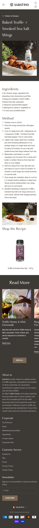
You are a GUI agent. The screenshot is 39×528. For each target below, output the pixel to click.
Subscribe (10, 498)
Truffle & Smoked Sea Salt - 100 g (20, 268)
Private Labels (7, 438)
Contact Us (6, 454)
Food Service (7, 423)
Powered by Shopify (24, 512)
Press (4, 462)
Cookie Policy (7, 470)
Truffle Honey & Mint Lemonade (13, 323)
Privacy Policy (7, 466)
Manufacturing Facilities (11, 431)
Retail (4, 427)
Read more (6, 343)
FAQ (3, 458)
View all (19, 360)
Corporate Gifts (8, 442)
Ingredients (6, 434)
